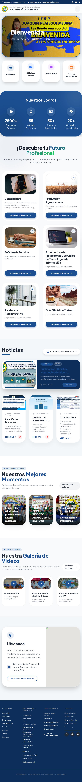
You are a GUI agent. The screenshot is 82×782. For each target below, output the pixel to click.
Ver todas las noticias (61, 351)
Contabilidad (27, 715)
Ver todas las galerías (70, 485)
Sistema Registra (70, 713)
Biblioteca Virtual (29, 762)
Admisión (26, 752)
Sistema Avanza (69, 723)
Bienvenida (5, 713)
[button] (38, 54)
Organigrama (6, 720)
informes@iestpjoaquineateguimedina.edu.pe (44, 2)
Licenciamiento (49, 729)
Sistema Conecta (70, 720)
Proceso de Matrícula (30, 755)
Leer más (69, 385)
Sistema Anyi (68, 727)
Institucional (6, 716)
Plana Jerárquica (7, 723)
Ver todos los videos (71, 567)
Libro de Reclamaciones (51, 734)
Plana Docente (7, 727)
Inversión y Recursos (51, 725)
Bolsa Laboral (27, 758)
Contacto (5, 737)
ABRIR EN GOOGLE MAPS (22, 678)
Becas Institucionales (51, 722)
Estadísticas (48, 719)
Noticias (5, 730)
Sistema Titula (69, 716)
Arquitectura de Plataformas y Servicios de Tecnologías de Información (28, 732)
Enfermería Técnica (29, 724)
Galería (4, 734)
